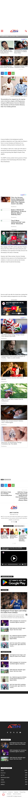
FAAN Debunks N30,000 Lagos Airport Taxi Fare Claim (17, 628)
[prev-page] (13, 543)
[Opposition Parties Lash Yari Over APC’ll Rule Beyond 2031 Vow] (14, 531)
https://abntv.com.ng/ (14, 514)
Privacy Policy (22, 792)
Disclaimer (9, 793)
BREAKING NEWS (5, 777)
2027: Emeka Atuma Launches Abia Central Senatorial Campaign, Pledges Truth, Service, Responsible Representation (23, 538)
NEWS (2, 770)
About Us (4, 792)
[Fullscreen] (25, 564)
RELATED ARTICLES (8, 526)
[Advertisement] (14, 14)
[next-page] (15, 543)
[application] (14, 558)
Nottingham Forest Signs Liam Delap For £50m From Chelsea (14, 612)
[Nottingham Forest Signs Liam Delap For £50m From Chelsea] (14, 600)
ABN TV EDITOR (5, 36)
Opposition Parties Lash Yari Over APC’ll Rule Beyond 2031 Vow (14, 537)
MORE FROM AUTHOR (19, 526)
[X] (5, 73)
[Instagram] (11, 732)
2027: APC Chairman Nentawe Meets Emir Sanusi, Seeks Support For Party (5, 537)
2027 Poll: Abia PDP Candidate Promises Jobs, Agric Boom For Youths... (18, 644)
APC (5, 479)
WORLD (2, 784)
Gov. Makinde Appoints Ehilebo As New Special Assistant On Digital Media (18, 637)
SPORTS (3, 782)
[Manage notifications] (3, 794)
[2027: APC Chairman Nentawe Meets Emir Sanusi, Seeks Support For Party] (5, 531)
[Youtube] (16, 522)
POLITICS (3, 773)
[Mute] (22, 564)
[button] (14, 558)
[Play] (3, 564)
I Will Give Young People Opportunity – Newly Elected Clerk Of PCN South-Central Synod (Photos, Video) (21, 496)
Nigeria (8, 479)
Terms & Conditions (17, 793)
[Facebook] (2, 73)
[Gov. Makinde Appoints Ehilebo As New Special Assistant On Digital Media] (5, 638)
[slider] (13, 564)
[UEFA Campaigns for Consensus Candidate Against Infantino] (5, 623)
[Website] (17, 732)
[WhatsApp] (13, 73)
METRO (2, 775)
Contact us (10, 792)
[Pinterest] (9, 73)
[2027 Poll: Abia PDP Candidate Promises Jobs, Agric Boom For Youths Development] (5, 645)
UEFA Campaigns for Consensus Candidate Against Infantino (18, 621)
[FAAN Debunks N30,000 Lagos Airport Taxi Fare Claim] (5, 629)
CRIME (2, 779)
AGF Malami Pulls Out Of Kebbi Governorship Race (6, 493)
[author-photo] (14, 507)
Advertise (16, 792)
